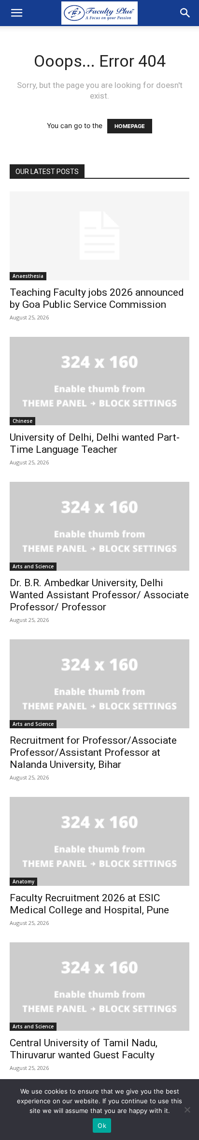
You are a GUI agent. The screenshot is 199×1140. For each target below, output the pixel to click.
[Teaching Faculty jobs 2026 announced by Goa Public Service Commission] (99, 235)
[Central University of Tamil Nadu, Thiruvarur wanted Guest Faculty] (99, 986)
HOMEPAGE (129, 126)
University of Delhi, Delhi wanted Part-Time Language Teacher (95, 443)
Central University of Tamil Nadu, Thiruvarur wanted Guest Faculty (83, 1049)
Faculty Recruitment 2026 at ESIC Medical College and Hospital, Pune (89, 904)
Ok (102, 1125)
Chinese (22, 421)
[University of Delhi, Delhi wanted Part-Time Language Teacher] (99, 381)
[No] (187, 1109)
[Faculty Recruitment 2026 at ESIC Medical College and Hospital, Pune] (99, 841)
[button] (16, 13)
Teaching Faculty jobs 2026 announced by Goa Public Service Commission (97, 298)
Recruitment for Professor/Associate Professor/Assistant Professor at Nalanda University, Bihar (93, 752)
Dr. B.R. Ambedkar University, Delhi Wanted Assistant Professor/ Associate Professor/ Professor (99, 595)
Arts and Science (33, 566)
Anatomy (23, 881)
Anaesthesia (28, 276)
